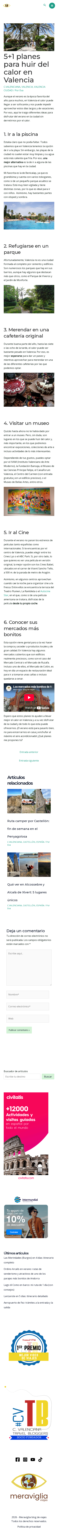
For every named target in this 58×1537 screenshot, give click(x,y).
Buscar (48, 1076)
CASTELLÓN (29, 841)
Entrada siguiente (29, 760)
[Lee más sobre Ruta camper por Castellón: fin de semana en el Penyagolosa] (29, 801)
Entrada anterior (29, 752)
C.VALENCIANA (12, 86)
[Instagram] (25, 1459)
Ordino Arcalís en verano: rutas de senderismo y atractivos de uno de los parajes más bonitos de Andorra (25, 1273)
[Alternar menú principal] (52, 6)
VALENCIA (27, 86)
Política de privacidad (29, 1526)
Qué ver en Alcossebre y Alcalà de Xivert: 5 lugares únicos (27, 892)
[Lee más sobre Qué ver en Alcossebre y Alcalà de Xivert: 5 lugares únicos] (29, 864)
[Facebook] (17, 1459)
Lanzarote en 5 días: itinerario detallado (26, 1296)
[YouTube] (32, 1459)
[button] (44, 5)
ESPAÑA (40, 841)
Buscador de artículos (16, 1071)
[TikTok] (40, 1459)
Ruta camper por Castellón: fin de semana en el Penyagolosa (28, 828)
